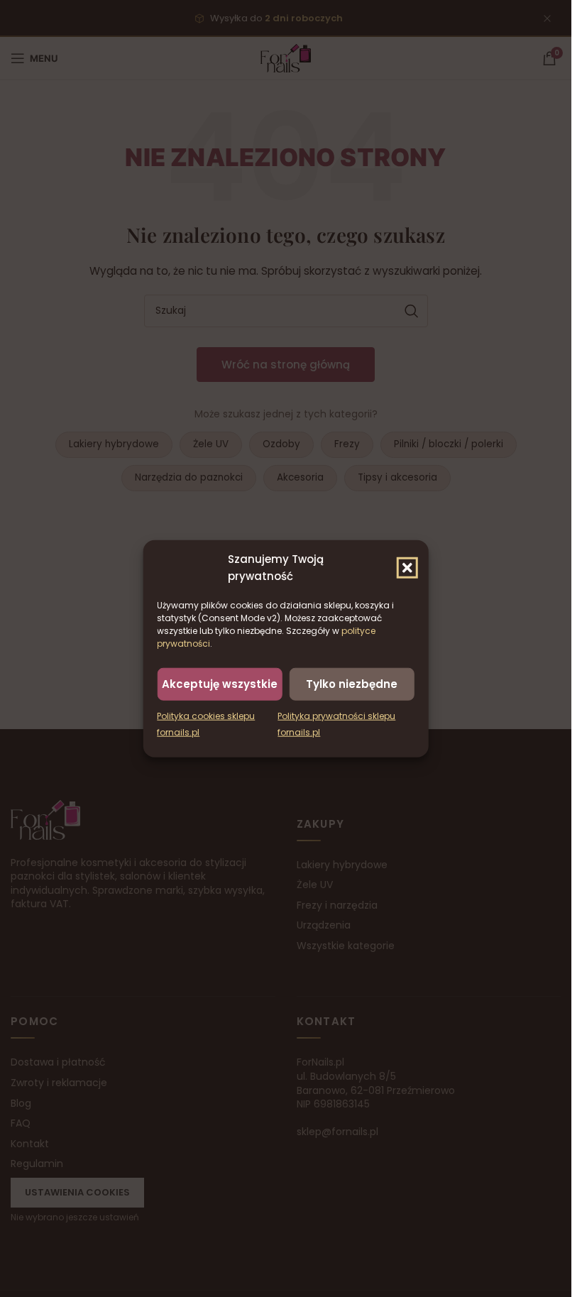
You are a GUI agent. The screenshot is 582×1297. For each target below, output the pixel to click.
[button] (407, 567)
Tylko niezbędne (351, 683)
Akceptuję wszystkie (220, 683)
